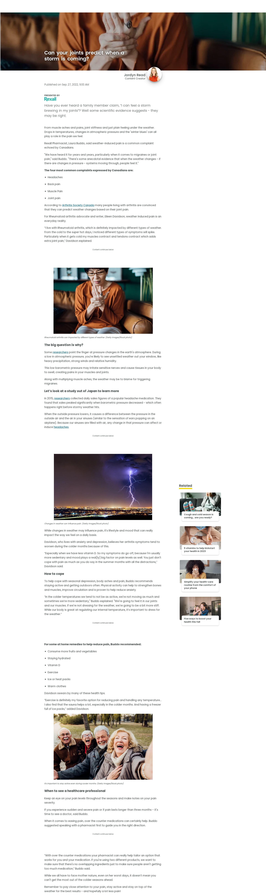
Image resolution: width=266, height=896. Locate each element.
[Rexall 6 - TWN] (103, 99)
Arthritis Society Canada (78, 205)
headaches (61, 427)
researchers (60, 352)
